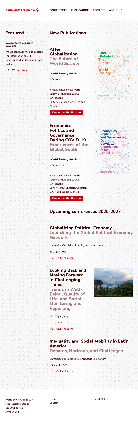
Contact (54, 402)
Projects (99, 10)
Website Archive (21, 70)
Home (53, 399)
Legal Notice (101, 399)
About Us (115, 10)
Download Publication (66, 112)
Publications (80, 10)
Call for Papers (64, 257)
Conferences (58, 10)
